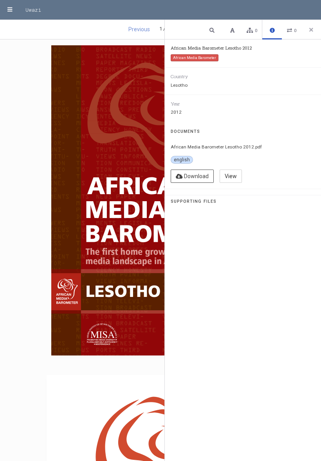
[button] (213, 30)
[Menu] (10, 10)
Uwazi (33, 9)
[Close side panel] (311, 29)
